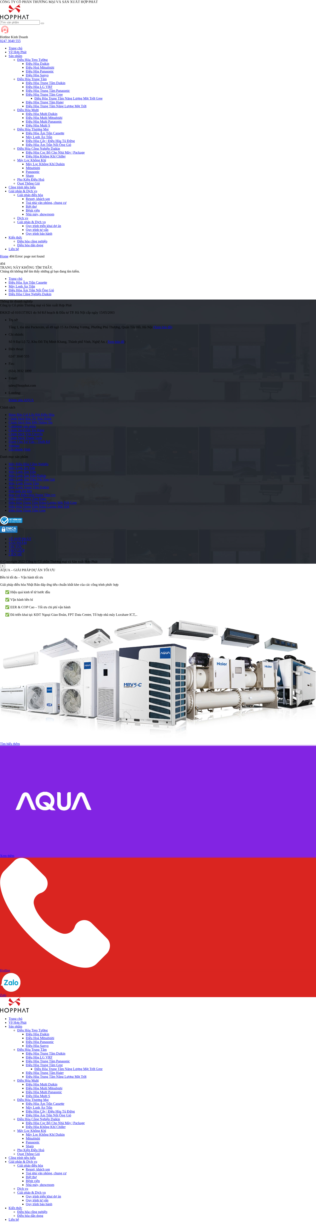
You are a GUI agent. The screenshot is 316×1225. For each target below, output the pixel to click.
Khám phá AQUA (21, 400)
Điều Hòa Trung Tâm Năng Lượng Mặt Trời (56, 106)
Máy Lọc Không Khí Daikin (45, 164)
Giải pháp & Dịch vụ (23, 191)
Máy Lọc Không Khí (31, 160)
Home (4, 256)
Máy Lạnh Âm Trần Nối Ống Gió (32, 479)
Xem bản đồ (115, 342)
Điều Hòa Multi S (38, 125)
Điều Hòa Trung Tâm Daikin (45, 83)
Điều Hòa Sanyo (37, 75)
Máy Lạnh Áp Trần (39, 137)
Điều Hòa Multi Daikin (41, 114)
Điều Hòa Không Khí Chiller (46, 156)
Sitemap (14, 445)
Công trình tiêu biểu (22, 187)
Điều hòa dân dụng (30, 245)
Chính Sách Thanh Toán (25, 438)
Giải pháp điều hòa (30, 195)
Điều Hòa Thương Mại (33, 129)
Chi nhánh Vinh (19, 449)
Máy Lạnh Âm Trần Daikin (27, 475)
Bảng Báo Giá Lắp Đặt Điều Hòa (31, 414)
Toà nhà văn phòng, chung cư (46, 202)
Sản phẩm (15, 56)
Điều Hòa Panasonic (40, 71)
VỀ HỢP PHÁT (20, 539)
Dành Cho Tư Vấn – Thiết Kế (29, 442)
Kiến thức (15, 237)
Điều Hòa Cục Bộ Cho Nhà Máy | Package (55, 152)
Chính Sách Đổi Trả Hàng (26, 430)
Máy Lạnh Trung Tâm (24, 483)
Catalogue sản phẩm (22, 426)
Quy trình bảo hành (39, 233)
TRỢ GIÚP (17, 550)
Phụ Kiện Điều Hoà (30, 179)
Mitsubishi (33, 168)
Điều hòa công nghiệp (32, 241)
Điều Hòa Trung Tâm (32, 79)
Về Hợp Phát (17, 52)
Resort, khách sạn (38, 199)
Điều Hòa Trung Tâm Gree (44, 94)
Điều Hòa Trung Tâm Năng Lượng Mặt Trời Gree (68, 98)
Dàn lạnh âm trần (20, 491)
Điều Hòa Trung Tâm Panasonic (48, 90)
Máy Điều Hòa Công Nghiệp (28, 464)
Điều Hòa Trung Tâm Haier (45, 102)
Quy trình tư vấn (37, 230)
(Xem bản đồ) (162, 327)
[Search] (42, 23)
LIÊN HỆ (15, 554)
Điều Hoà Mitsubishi (40, 67)
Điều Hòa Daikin (37, 63)
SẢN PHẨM (18, 543)
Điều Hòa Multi (28, 110)
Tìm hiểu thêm (10, 744)
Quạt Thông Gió (28, 183)
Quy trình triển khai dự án (43, 226)
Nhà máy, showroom (40, 214)
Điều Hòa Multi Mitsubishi (44, 118)
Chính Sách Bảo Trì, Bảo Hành (30, 418)
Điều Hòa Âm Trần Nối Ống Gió (48, 145)
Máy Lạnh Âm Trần (22, 472)
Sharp (30, 175)
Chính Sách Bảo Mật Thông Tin (30, 422)
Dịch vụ (22, 218)
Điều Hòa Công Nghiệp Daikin (38, 148)
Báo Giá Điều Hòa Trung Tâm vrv (32, 495)
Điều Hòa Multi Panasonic (44, 121)
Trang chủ (15, 48)
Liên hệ (14, 249)
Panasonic (33, 172)
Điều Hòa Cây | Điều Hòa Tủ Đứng (50, 141)
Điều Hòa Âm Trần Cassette (45, 133)
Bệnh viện (33, 210)
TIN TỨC (15, 546)
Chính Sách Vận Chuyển (26, 434)
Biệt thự (31, 206)
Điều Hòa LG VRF (39, 87)
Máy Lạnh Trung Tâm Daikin (29, 487)
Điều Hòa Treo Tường (32, 60)
